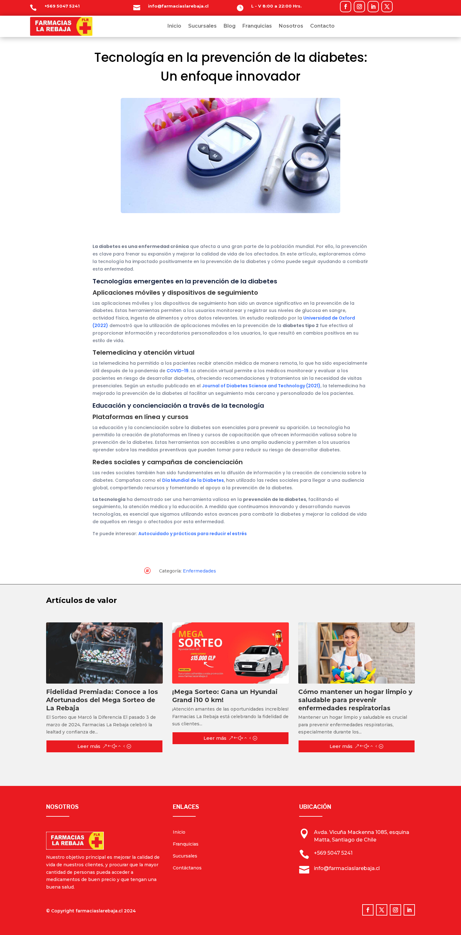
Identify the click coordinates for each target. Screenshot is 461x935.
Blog (230, 26)
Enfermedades (199, 571)
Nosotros (291, 26)
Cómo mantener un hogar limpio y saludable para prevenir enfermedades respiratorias (355, 700)
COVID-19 (177, 371)
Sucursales (202, 26)
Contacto (322, 26)
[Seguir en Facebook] (345, 6)
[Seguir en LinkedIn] (373, 6)
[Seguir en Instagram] (359, 6)
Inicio (174, 26)
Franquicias (257, 26)
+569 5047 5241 (62, 5)
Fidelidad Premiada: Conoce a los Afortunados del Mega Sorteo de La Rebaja (102, 700)
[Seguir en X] (387, 6)
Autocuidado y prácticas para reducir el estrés (192, 533)
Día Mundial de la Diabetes (193, 480)
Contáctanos (187, 868)
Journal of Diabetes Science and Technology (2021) (261, 386)
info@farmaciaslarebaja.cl (178, 5)
